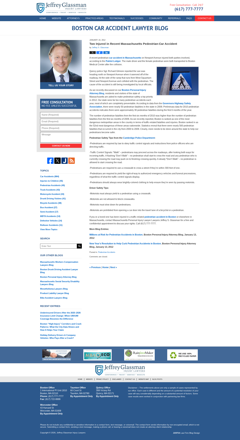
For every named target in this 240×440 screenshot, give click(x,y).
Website (56, 18)
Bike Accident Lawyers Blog (53, 298)
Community (155, 18)
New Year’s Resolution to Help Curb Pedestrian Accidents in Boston (125, 243)
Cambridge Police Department (139, 138)
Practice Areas (94, 18)
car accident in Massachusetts (125, 58)
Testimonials (117, 18)
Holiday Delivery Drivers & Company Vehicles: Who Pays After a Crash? (58, 336)
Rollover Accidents (51, 225)
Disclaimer (116, 379)
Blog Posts (157, 379)
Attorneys (73, 18)
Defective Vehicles (51, 220)
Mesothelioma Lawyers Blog (54, 289)
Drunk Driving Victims (53, 198)
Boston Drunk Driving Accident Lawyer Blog (59, 271)
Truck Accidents (50, 190)
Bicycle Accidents (51, 203)
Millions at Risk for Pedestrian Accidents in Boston (116, 234)
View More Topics (48, 229)
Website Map (143, 379)
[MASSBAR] (97, 354)
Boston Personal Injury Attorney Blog (58, 277)
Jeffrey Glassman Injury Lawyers (71, 433)
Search (79, 246)
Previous (95, 267)
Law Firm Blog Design (186, 433)
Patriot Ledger (113, 61)
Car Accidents (49, 176)
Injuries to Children (51, 181)
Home (43, 18)
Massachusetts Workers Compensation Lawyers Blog (59, 263)
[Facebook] (50, 161)
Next (113, 267)
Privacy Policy (102, 379)
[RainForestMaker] (139, 354)
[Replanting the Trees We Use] (182, 354)
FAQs (189, 18)
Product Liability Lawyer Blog (54, 293)
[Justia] (64, 161)
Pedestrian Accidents (106, 252)
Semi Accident (49, 212)
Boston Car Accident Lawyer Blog (61, 8)
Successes (136, 18)
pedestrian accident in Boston (160, 217)
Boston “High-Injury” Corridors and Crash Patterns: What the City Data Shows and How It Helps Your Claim (60, 327)
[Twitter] (57, 161)
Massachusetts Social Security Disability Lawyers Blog (59, 283)
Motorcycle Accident (52, 194)
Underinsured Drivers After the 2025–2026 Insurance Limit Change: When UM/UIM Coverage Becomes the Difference (60, 316)
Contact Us (204, 18)
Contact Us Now (61, 146)
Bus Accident (48, 207)
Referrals (174, 18)
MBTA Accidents (50, 216)
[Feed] (71, 161)
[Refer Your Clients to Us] (56, 354)
